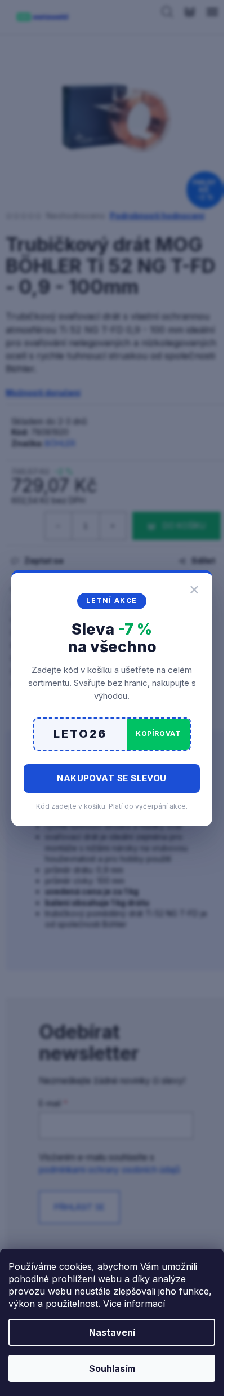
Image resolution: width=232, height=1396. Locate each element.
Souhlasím (112, 1368)
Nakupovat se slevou (112, 778)
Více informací (134, 1303)
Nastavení (112, 1332)
